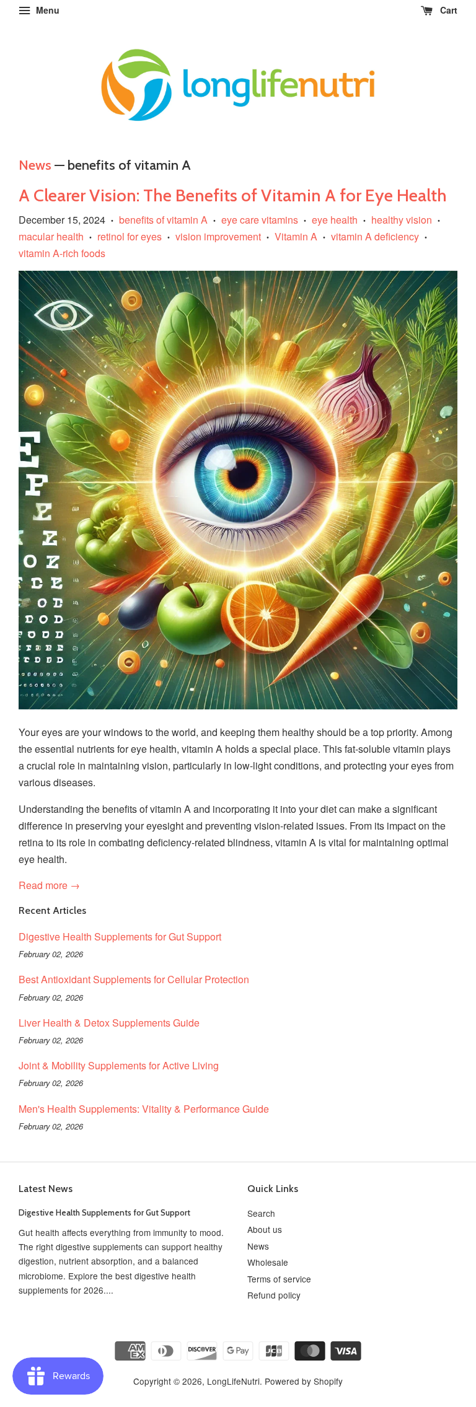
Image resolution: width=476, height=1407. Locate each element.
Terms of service (279, 1279)
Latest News (46, 1188)
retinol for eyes (129, 236)
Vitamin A (296, 236)
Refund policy (274, 1295)
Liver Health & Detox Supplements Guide (109, 1022)
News (35, 165)
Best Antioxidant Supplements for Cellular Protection (134, 979)
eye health (335, 220)
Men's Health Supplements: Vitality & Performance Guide (144, 1109)
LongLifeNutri (233, 1381)
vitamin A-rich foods (62, 253)
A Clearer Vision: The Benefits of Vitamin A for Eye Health (233, 195)
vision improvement (218, 236)
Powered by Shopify (304, 1381)
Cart (447, 10)
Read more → (49, 885)
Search (261, 1213)
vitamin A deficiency (375, 236)
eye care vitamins (259, 220)
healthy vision (401, 220)
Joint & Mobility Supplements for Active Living (119, 1065)
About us (264, 1229)
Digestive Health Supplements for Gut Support (120, 936)
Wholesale (267, 1262)
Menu (46, 10)
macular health (51, 236)
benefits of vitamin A (163, 220)
